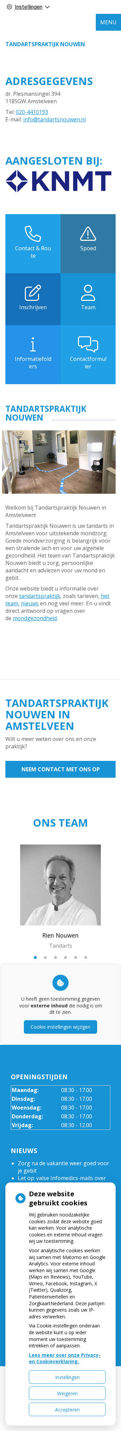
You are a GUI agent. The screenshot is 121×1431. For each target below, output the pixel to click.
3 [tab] (55, 957)
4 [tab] (65, 957)
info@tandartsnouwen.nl (54, 119)
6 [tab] (85, 957)
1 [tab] (35, 957)
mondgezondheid (35, 618)
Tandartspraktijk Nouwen (45, 44)
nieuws (30, 603)
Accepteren (67, 1409)
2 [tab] (45, 957)
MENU (108, 22)
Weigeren (67, 1393)
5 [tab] (75, 957)
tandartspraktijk (39, 596)
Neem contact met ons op (61, 769)
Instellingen (67, 1377)
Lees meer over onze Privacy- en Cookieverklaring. (64, 1358)
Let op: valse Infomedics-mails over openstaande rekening (62, 1181)
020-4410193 (32, 112)
